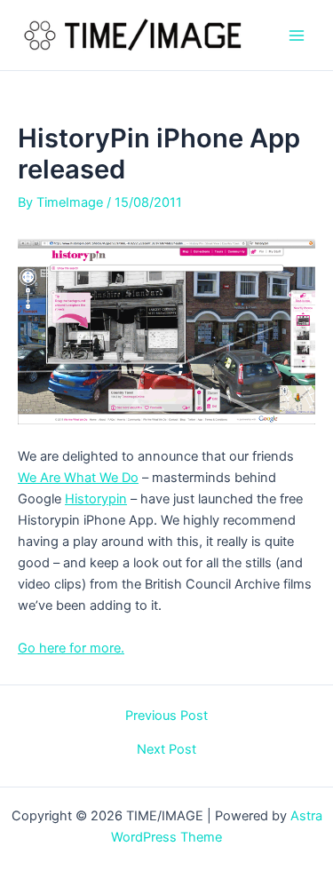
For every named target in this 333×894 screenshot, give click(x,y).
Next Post (166, 749)
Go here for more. (71, 648)
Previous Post (166, 716)
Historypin (96, 499)
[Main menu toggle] (296, 35)
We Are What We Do (78, 478)
